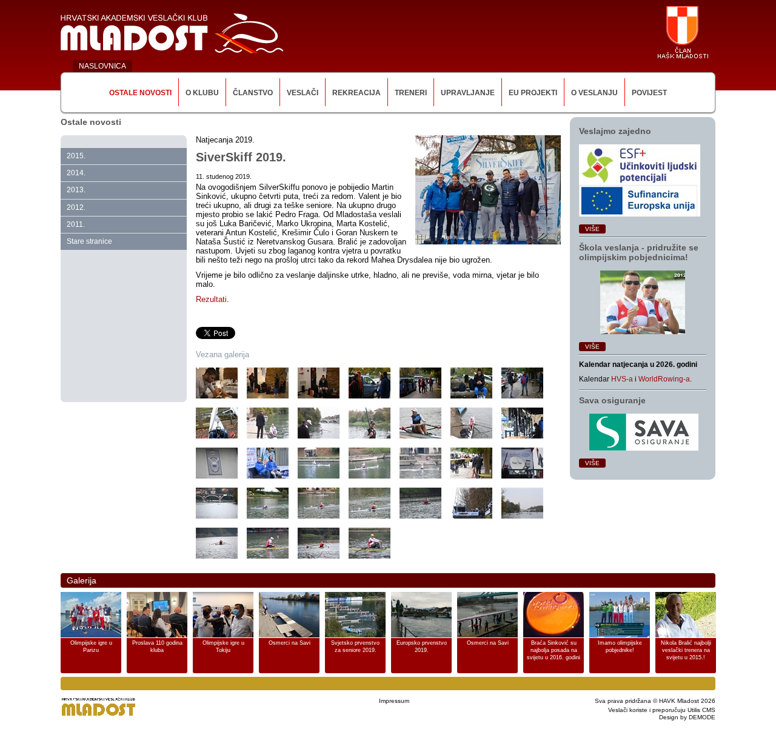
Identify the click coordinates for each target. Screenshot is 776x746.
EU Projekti (533, 93)
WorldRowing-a (664, 379)
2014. (76, 173)
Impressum (394, 700)
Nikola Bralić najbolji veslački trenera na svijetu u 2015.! (686, 650)
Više (592, 229)
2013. (76, 190)
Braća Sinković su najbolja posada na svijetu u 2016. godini (553, 650)
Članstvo (253, 93)
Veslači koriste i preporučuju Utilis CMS (661, 710)
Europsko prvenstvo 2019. (421, 646)
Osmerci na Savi (289, 643)
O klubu (202, 93)
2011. (76, 224)
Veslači (302, 93)
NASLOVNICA (102, 66)
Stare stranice (89, 241)
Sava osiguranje (612, 400)
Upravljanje (468, 93)
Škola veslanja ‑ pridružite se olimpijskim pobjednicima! (638, 252)
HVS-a (622, 379)
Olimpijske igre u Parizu (91, 646)
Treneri (411, 93)
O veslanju (594, 93)
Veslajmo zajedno (615, 131)
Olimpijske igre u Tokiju (223, 646)
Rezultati (211, 299)
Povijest (649, 93)
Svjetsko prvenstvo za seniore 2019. (355, 646)
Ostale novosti (140, 93)
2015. (76, 156)
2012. (76, 207)
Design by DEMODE (687, 717)
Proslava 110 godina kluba (157, 646)
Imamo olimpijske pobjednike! (620, 646)
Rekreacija (356, 93)
